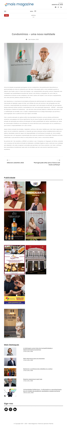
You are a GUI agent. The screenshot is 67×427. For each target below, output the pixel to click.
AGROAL (33, 15)
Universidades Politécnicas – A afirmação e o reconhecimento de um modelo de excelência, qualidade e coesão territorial (42, 390)
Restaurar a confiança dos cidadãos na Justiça (37, 369)
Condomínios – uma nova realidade (33, 34)
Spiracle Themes (48, 423)
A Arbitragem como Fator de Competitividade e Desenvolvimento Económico (38, 349)
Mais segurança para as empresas (34, 358)
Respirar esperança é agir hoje (32, 379)
